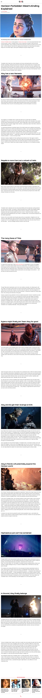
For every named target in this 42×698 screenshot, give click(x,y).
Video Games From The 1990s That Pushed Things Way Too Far (36, 691)
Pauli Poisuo (4, 11)
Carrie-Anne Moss (19, 264)
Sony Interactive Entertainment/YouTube (35, 36)
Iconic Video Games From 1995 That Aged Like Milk (15, 690)
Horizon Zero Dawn (23, 41)
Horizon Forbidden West (6, 41)
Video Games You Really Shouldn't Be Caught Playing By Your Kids (5, 691)
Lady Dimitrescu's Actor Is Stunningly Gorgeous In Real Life (25, 691)
